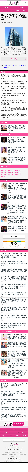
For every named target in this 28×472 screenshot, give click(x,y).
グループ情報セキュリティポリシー (16, 452)
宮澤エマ (10, 174)
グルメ (17, 435)
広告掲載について (14, 456)
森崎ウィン (18, 174)
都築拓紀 (3, 174)
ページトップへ (14, 440)
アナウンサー (11, 65)
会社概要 (6, 452)
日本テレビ (23, 65)
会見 (16, 65)
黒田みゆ (3, 170)
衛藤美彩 (10, 172)
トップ (14, 429)
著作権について (22, 454)
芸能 (9, 132)
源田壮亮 (3, 172)
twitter (5, 65)
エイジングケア (21, 432)
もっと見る (14, 236)
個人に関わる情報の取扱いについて (10, 454)
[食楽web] (14, 247)
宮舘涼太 (10, 170)
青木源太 (6, 67)
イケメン (9, 144)
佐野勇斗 (17, 170)
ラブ (10, 435)
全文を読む (14, 59)
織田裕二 (17, 172)
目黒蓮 (3, 176)
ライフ (24, 435)
